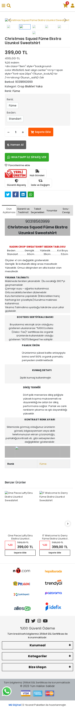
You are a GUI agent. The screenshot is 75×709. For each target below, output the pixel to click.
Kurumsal (38, 645)
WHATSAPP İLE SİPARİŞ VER (28, 157)
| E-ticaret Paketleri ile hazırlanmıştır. (38, 705)
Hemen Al (17, 145)
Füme (12, 105)
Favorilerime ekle (19, 165)
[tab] (9, 210)
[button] (10, 20)
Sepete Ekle (43, 132)
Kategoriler (37, 656)
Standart (15, 119)
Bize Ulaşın (37, 667)
